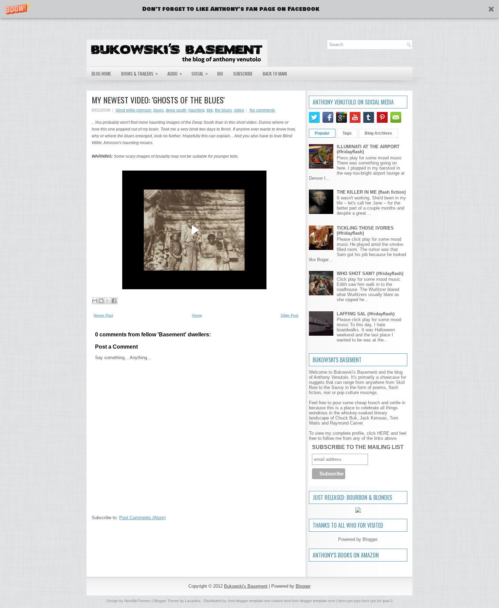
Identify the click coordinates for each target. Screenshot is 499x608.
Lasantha (192, 601)
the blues (223, 110)
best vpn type (350, 601)
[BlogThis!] (101, 300)
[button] (249, 9)
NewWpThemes (137, 601)
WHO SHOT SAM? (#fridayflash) (370, 273)
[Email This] (94, 300)
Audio (174, 73)
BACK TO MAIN (275, 73)
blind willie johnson (133, 110)
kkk (210, 110)
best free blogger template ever (309, 601)
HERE (383, 433)
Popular (322, 133)
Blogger (370, 539)
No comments (262, 110)
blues (158, 110)
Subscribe (243, 73)
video (239, 110)
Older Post (289, 315)
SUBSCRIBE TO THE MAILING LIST (358, 447)
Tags (347, 133)
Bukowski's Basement (245, 586)
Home (197, 315)
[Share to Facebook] (114, 300)
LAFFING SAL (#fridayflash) (365, 313)
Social (199, 73)
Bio (220, 73)
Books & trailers (139, 73)
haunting (196, 110)
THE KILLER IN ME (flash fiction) (371, 192)
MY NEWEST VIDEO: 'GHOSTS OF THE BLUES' (158, 100)
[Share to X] (107, 300)
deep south (176, 110)
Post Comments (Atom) (142, 517)
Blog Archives (378, 133)
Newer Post (103, 315)
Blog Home (101, 73)
